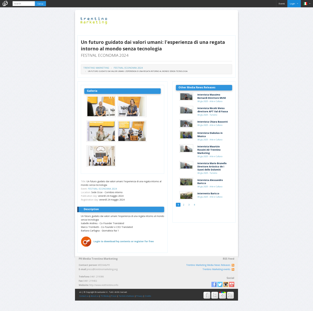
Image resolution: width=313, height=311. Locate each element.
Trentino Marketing (96, 67)
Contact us (84, 296)
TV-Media (105, 296)
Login (292, 3)
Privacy (139, 296)
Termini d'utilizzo (126, 296)
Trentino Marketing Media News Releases (209, 265)
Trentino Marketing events (217, 269)
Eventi (282, 3)
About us (94, 296)
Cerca (40, 3)
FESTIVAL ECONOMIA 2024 (128, 67)
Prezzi (114, 296)
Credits (148, 296)
